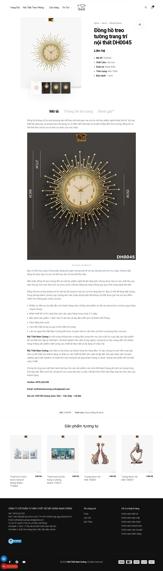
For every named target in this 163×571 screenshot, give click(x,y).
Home (96, 23)
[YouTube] (24, 562)
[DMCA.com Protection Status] (38, 541)
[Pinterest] (17, 562)
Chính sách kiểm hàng (131, 534)
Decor (104, 23)
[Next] (73, 52)
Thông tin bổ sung (78, 111)
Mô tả (54, 111)
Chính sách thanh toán (131, 526)
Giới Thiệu (88, 522)
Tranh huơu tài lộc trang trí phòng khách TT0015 (56, 479)
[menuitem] (16, 7)
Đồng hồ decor (116, 23)
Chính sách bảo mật (130, 518)
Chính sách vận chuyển (131, 530)
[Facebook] (9, 562)
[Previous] (28, 52)
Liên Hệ (87, 518)
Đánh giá (106, 111)
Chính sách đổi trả (129, 514)
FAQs (86, 514)
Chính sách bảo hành (131, 522)
